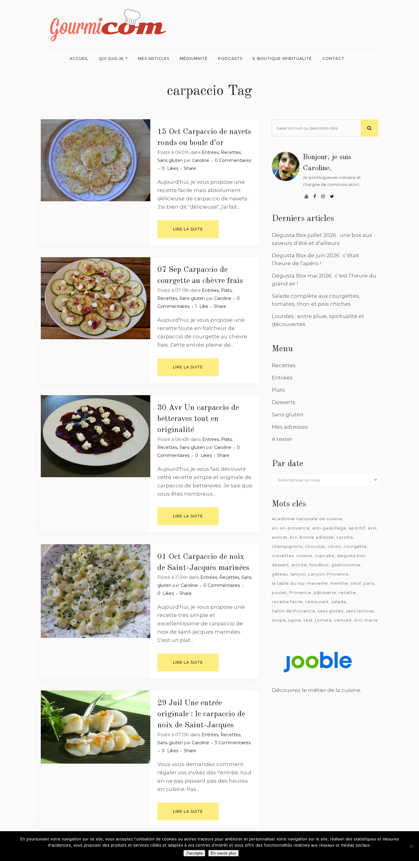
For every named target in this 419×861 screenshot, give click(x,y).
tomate (323, 620)
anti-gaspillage (329, 527)
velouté (343, 620)
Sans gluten (170, 160)
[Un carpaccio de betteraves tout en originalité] (95, 436)
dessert (280, 564)
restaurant (317, 601)
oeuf (356, 583)
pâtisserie (325, 592)
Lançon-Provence (328, 574)
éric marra (366, 620)
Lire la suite (188, 229)
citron (334, 546)
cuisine (304, 555)
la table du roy (288, 583)
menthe (339, 583)
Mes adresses (290, 427)
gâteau (280, 574)
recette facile (287, 601)
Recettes (231, 152)
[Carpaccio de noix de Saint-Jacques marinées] (95, 591)
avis (372, 527)
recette (347, 592)
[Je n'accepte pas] (411, 846)
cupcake (325, 555)
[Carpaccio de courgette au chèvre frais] (95, 298)
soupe (279, 620)
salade (338, 601)
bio (293, 537)
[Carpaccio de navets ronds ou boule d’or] (95, 160)
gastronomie (345, 564)
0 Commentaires (233, 160)
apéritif (357, 527)
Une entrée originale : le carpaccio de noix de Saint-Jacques (201, 714)
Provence (300, 592)
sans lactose (360, 610)
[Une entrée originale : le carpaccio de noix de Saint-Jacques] (95, 727)
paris (369, 583)
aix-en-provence (291, 527)
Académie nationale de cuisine (307, 518)
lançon (298, 574)
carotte (344, 537)
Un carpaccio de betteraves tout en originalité (198, 419)
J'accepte (194, 853)
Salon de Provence (293, 610)
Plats (226, 290)
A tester (282, 439)
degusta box (351, 555)
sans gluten (331, 610)
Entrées (210, 152)
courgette (355, 546)
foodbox (319, 564)
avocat (279, 537)
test (308, 620)
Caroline (200, 160)
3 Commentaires (233, 742)
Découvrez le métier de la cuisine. (316, 690)
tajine (294, 620)
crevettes (283, 555)
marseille (317, 583)
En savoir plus (223, 853)
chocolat (315, 546)
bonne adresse (317, 537)
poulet (279, 592)
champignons (287, 546)
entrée (299, 564)
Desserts (283, 402)
